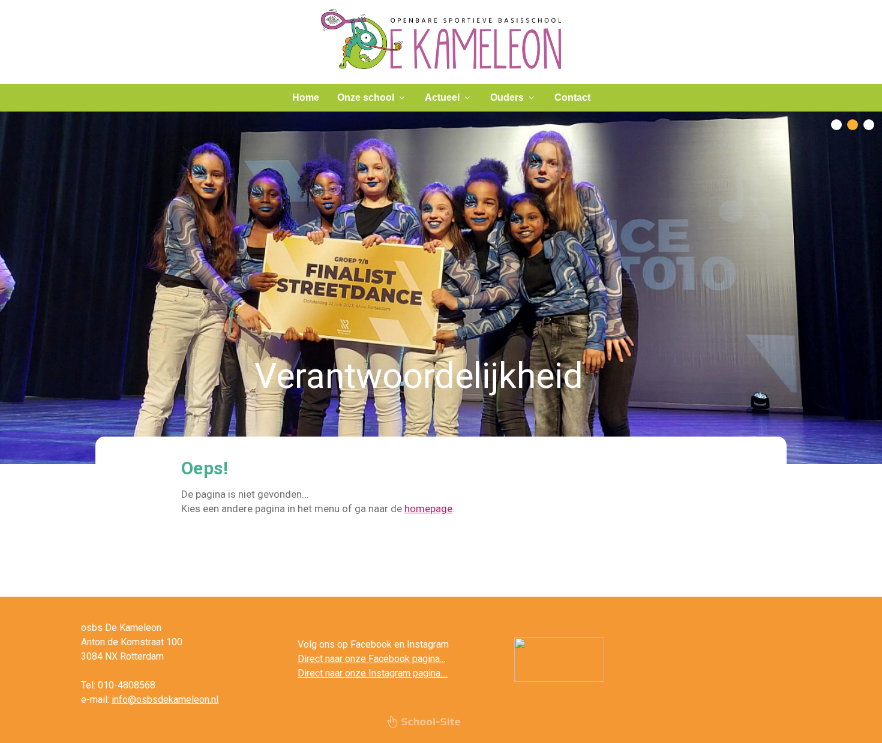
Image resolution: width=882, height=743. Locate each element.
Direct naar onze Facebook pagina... (371, 658)
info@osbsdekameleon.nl (165, 699)
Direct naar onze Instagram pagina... (372, 673)
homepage (428, 509)
